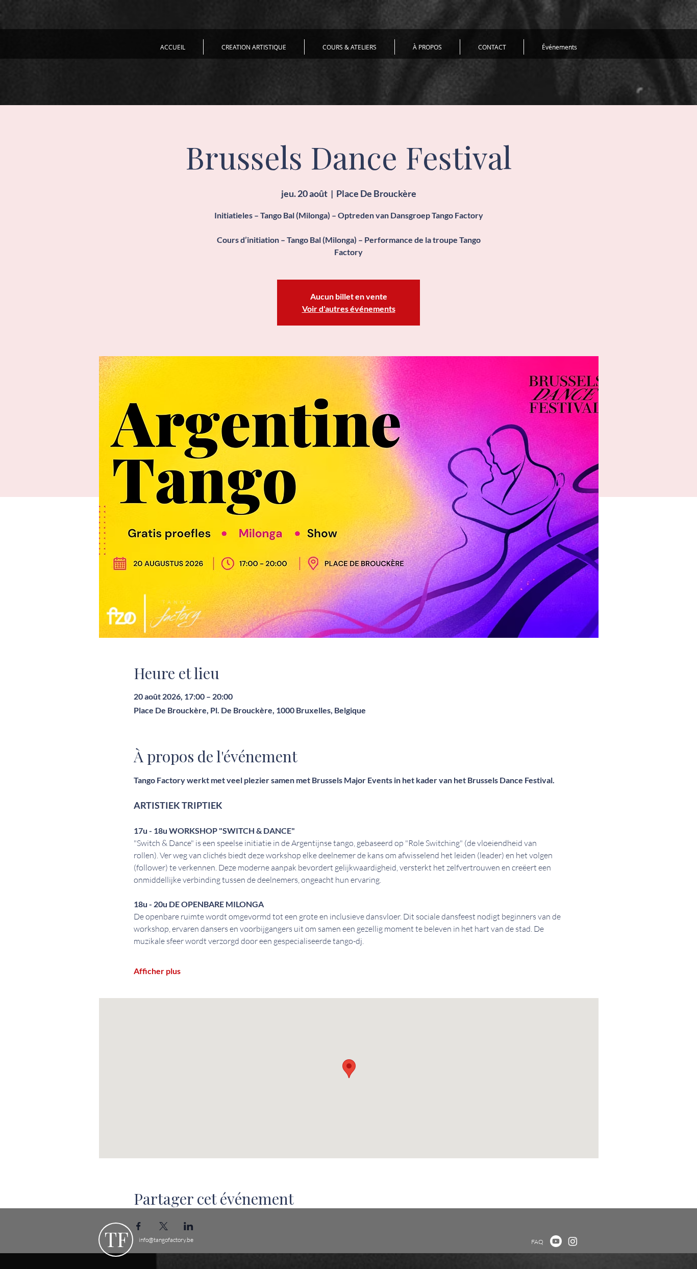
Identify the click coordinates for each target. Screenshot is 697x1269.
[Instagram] (573, 1241)
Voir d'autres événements (348, 308)
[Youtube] (556, 1241)
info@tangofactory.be (166, 1239)
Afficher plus (157, 971)
